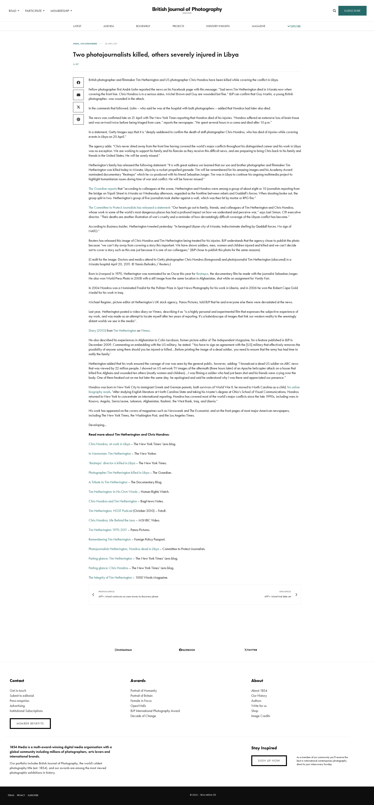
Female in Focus (141, 700)
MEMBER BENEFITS (30, 723)
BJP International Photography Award (155, 710)
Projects (178, 26)
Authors (256, 700)
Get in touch (18, 690)
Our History (259, 695)
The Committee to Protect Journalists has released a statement (129, 207)
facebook (188, 650)
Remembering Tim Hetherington (110, 539)
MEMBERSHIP (59, 11)
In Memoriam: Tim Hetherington (110, 453)
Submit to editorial (22, 695)
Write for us (258, 705)
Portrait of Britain (142, 695)
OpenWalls (138, 705)
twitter (252, 650)
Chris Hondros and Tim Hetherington (113, 501)
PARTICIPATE (33, 11)
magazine (258, 26)
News (76, 44)
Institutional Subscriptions (26, 710)
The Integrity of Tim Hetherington (110, 577)
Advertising (17, 705)
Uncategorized (88, 44)
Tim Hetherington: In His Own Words (113, 491)
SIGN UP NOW (269, 761)
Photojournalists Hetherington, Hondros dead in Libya (124, 549)
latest (77, 26)
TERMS (11, 795)
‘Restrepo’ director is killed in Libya (112, 463)
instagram (124, 650)
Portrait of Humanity (144, 690)
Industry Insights (218, 26)
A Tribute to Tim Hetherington (108, 482)
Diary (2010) (97, 330)
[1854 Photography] (187, 11)
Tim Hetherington (124, 330)
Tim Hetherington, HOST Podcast (110, 510)
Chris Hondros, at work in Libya (109, 444)
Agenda (108, 26)
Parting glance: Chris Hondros (108, 568)
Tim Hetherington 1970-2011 (108, 529)
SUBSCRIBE (352, 11)
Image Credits (260, 716)
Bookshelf (143, 26)
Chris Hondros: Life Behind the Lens (112, 520)
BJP (77, 64)
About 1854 (259, 690)
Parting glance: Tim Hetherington (110, 558)
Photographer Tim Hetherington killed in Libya (119, 472)
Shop (254, 710)
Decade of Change (143, 716)
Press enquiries (19, 700)
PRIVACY (21, 795)
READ (12, 11)
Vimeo (145, 330)
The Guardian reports (103, 188)
